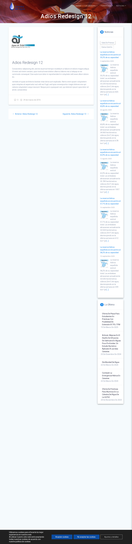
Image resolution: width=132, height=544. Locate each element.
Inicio (78, 6)
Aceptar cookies (62, 537)
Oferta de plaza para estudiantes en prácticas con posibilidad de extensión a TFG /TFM (111, 319)
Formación (106, 6)
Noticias (120, 6)
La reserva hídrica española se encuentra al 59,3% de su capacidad (110, 54)
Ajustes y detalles (111, 537)
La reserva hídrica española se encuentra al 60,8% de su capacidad (110, 103)
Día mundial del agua (110, 362)
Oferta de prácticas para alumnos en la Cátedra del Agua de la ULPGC (110, 393)
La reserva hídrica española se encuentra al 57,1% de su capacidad (110, 201)
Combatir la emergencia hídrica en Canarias (111, 375)
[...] (107, 95)
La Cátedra (90, 6)
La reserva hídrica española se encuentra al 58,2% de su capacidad (110, 250)
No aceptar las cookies (86, 537)
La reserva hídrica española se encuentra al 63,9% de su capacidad (110, 152)
